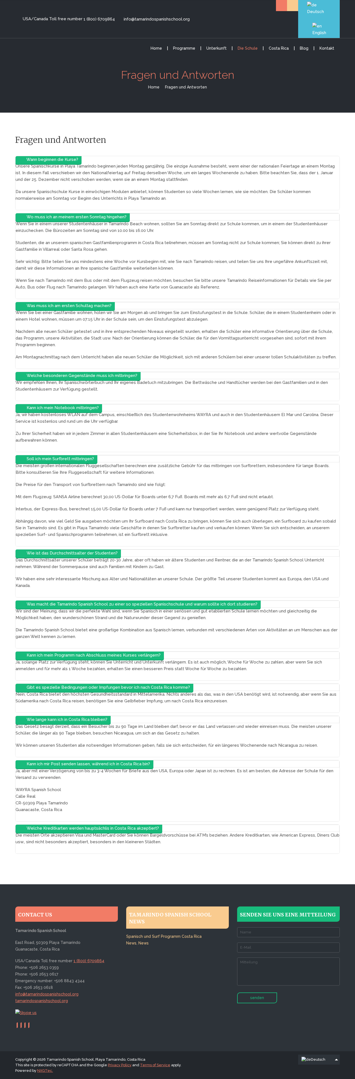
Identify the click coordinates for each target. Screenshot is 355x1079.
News (131, 943)
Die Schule (248, 48)
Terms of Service (155, 1065)
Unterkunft (216, 48)
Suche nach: (281, 5)
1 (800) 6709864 (99, 19)
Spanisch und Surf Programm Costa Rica (164, 936)
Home (156, 48)
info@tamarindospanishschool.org (156, 19)
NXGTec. (45, 1070)
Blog (304, 48)
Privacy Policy (119, 1065)
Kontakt (327, 48)
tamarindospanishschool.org (41, 1001)
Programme (184, 48)
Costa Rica (279, 48)
